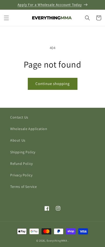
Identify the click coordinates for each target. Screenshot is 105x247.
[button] (6, 18)
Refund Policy (21, 163)
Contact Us (19, 117)
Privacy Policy (21, 175)
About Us (17, 140)
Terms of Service (23, 186)
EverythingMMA (57, 240)
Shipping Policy (22, 152)
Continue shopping (52, 83)
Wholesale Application (28, 128)
